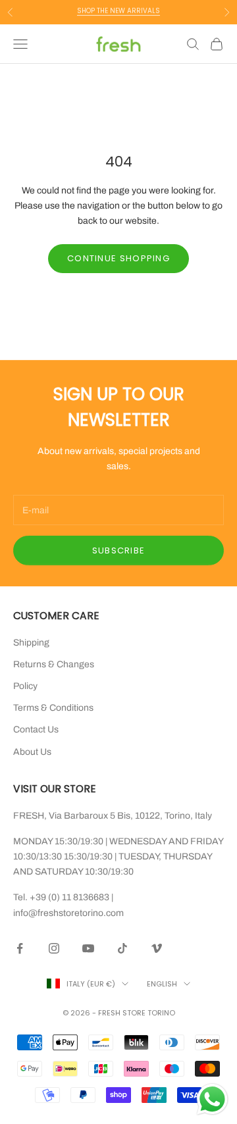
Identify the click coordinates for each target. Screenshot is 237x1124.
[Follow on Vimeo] (156, 948)
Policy (25, 686)
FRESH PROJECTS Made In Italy (118, 18)
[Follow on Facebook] (19, 948)
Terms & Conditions (53, 708)
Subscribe (118, 550)
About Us (32, 752)
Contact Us (36, 729)
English (162, 984)
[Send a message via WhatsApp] (212, 1099)
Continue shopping (118, 258)
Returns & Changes (53, 664)
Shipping (31, 643)
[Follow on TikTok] (122, 948)
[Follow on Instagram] (54, 948)
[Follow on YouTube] (88, 948)
